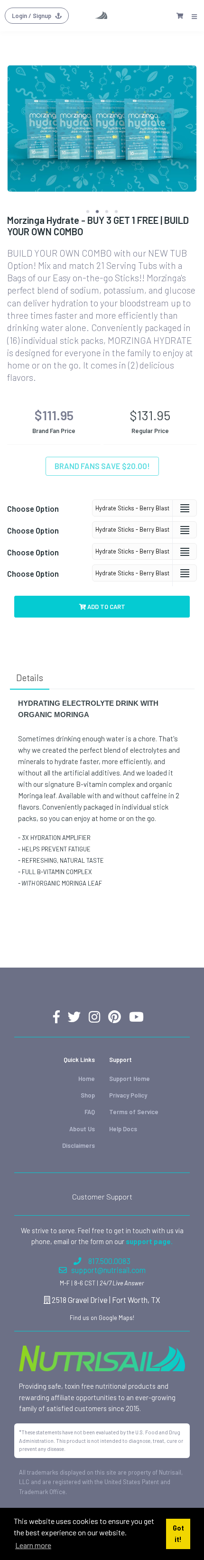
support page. (149, 1241)
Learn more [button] (33, 1545)
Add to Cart (105, 606)
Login (31, 15)
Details (29, 677)
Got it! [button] (178, 1533)
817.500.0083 (109, 1260)
